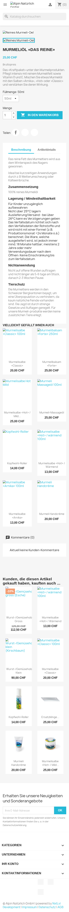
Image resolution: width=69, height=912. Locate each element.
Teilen (15, 132)
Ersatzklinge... (50, 717)
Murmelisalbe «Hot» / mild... (17, 414)
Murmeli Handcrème (51, 514)
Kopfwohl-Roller (17, 463)
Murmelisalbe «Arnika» (17, 515)
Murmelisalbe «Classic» (17, 363)
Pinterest (34, 132)
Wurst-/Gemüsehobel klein (20, 670)
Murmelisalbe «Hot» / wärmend (51, 465)
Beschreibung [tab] (21, 149)
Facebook (41, 882)
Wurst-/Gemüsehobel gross (20, 619)
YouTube (41, 892)
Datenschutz (47, 907)
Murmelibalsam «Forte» (51, 363)
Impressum (29, 907)
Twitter (51, 882)
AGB (60, 907)
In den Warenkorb (40, 115)
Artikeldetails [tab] (47, 149)
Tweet (25, 132)
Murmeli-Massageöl (51, 412)
